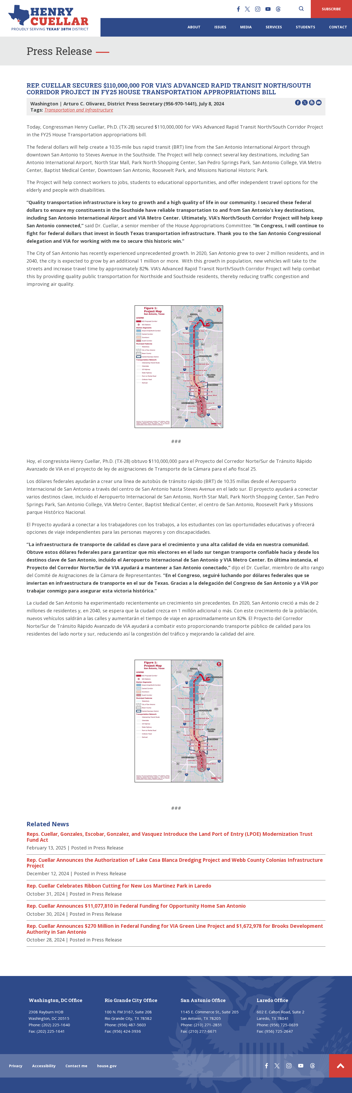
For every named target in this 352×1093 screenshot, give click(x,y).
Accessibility (44, 1065)
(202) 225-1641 (51, 1031)
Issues (220, 26)
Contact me (76, 1065)
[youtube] (268, 9)
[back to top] (340, 1066)
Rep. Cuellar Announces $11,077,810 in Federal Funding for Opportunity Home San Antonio (136, 906)
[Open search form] (301, 9)
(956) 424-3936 (127, 1031)
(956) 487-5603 (132, 1024)
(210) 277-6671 (203, 1031)
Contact (338, 26)
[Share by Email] (319, 103)
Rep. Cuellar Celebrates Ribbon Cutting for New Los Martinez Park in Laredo (119, 886)
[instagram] (257, 9)
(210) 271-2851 (208, 1024)
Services (274, 26)
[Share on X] (305, 103)
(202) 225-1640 (56, 1024)
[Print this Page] (312, 103)
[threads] (278, 9)
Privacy (15, 1065)
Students (305, 26)
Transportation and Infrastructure (78, 110)
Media (246, 26)
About (194, 26)
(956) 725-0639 (284, 1024)
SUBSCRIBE (331, 8)
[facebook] (238, 9)
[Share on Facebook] (298, 103)
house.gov (106, 1065)
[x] (247, 9)
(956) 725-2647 (279, 1031)
